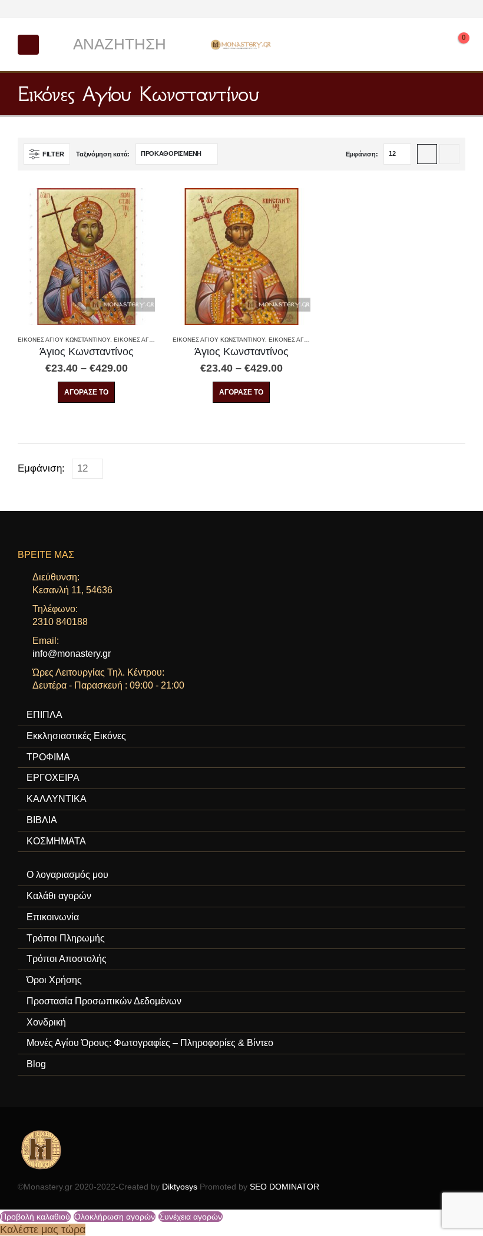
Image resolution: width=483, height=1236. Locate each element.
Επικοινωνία (53, 917)
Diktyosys (179, 1186)
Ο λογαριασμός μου (67, 875)
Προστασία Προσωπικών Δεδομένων (104, 1001)
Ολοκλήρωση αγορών (114, 1216)
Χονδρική (46, 1022)
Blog (36, 1064)
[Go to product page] (86, 256)
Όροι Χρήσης (54, 980)
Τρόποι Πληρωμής (66, 938)
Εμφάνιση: (362, 154)
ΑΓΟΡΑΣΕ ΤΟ (86, 392)
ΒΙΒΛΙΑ (42, 820)
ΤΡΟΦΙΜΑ (48, 757)
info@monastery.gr (71, 654)
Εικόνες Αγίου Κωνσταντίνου (64, 339)
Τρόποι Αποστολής (67, 959)
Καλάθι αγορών (59, 896)
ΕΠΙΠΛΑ (44, 715)
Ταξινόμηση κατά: (103, 154)
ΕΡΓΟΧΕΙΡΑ (53, 778)
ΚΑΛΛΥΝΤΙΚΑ (57, 799)
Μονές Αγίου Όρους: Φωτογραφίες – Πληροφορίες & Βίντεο (150, 1043)
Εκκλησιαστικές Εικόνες (76, 736)
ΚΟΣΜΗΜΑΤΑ (56, 841)
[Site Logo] (241, 44)
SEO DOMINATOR (284, 1186)
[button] (28, 45)
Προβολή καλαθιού (35, 1216)
